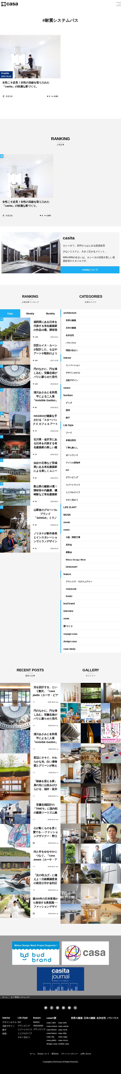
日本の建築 (71, 328)
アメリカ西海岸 (73, 462)
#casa (59, 1062)
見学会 (69, 545)
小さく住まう (72, 500)
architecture (69, 313)
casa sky (50, 1037)
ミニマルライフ (73, 492)
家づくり (68, 626)
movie (66, 522)
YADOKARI (71, 589)
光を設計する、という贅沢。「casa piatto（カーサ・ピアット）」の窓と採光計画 (45, 691)
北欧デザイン (72, 380)
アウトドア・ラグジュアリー (79, 581)
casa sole (62, 1022)
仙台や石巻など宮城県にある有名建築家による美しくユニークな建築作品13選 (45, 467)
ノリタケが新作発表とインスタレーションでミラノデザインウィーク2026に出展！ (45, 538)
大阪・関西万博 (73, 537)
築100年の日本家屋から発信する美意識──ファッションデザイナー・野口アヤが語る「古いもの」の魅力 (45, 903)
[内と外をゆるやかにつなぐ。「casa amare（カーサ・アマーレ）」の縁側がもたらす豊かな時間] (15, 859)
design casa (70, 641)
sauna (66, 388)
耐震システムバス (62, 20)
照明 (68, 410)
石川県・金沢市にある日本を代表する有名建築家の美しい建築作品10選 (45, 444)
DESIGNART (72, 567)
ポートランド (72, 455)
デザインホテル (73, 373)
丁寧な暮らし (72, 447)
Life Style (68, 425)
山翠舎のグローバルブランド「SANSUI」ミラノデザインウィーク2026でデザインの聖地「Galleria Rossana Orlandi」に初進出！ (45, 514)
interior (67, 358)
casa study (69, 649)
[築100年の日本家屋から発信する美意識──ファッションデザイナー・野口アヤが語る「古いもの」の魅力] (15, 906)
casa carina (63, 1026)
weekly (30, 313)
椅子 (68, 417)
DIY (67, 470)
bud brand (69, 603)
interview (68, 611)
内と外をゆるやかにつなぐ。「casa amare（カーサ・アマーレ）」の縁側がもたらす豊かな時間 (45, 856)
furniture (68, 395)
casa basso (51, 1033)
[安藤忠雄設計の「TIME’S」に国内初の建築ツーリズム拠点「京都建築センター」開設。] (15, 812)
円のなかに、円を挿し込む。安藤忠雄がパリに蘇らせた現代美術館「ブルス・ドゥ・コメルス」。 (45, 373)
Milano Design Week (76, 560)
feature (67, 574)
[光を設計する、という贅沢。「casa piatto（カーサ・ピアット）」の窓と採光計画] (15, 694)
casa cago (62, 1037)
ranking (60, 141)
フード (69, 432)
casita (6, 73)
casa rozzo (63, 1040)
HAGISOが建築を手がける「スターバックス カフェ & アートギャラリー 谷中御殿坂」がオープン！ (45, 420)
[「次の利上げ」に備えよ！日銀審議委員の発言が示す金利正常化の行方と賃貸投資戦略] (15, 882)
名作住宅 (70, 335)
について (90, 269)
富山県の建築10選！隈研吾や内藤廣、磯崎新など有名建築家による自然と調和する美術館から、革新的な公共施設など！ (45, 491)
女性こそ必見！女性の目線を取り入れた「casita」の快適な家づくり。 (26, 84)
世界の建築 (71, 320)
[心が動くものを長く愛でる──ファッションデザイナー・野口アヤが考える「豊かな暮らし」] (15, 835)
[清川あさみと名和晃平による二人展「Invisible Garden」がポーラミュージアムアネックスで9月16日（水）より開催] (15, 741)
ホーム (32, 1054)
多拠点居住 (71, 440)
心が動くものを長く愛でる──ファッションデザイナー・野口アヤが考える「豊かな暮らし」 (45, 832)
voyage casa (70, 634)
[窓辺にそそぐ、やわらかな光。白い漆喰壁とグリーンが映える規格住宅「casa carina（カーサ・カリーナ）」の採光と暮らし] (15, 765)
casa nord (62, 1029)
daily (10, 313)
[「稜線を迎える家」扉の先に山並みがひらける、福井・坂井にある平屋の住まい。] (15, 788)
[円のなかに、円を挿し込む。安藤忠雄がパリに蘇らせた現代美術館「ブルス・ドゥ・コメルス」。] (15, 718)
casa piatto (51, 1040)
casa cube (51, 1022)
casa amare (51, 1026)
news (66, 618)
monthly (50, 313)
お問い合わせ (86, 1054)
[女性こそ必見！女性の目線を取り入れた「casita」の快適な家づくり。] (30, 56)
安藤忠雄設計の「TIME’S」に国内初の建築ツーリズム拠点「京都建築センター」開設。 (45, 809)
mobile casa (63, 1044)
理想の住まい (72, 350)
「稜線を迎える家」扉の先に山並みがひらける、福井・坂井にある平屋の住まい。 (45, 785)
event (66, 530)
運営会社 (54, 1054)
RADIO (69, 596)
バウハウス (71, 343)
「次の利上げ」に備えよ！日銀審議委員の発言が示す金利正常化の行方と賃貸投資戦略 (45, 879)
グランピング (72, 477)
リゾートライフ (73, 485)
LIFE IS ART (69, 507)
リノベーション (73, 365)
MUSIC (67, 515)
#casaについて (43, 1054)
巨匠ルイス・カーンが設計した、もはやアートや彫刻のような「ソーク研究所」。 (45, 350)
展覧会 (69, 552)
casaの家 (51, 1018)
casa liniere (51, 1029)
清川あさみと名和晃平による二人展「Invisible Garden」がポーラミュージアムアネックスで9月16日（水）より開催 (45, 397)
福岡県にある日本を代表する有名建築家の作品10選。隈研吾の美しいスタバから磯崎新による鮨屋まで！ (45, 326)
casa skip (62, 1033)
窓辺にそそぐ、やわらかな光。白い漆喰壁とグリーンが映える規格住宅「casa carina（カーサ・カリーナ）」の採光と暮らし (45, 762)
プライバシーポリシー (69, 1054)
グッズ (69, 403)
